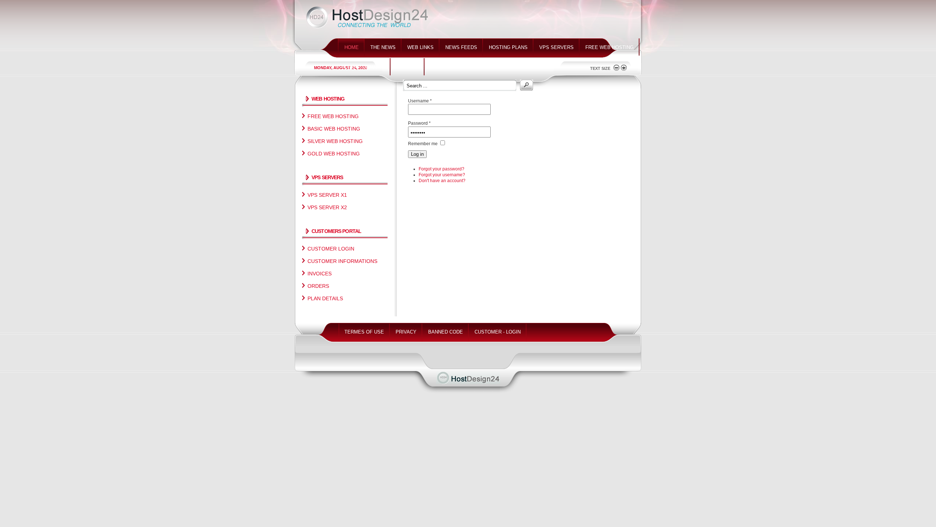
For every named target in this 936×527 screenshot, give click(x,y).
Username (420, 100)
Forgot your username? (442, 174)
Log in (417, 154)
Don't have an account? (442, 180)
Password (419, 123)
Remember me (423, 143)
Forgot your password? (441, 169)
